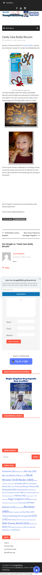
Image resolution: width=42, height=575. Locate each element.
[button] (21, 280)
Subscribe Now (21, 294)
